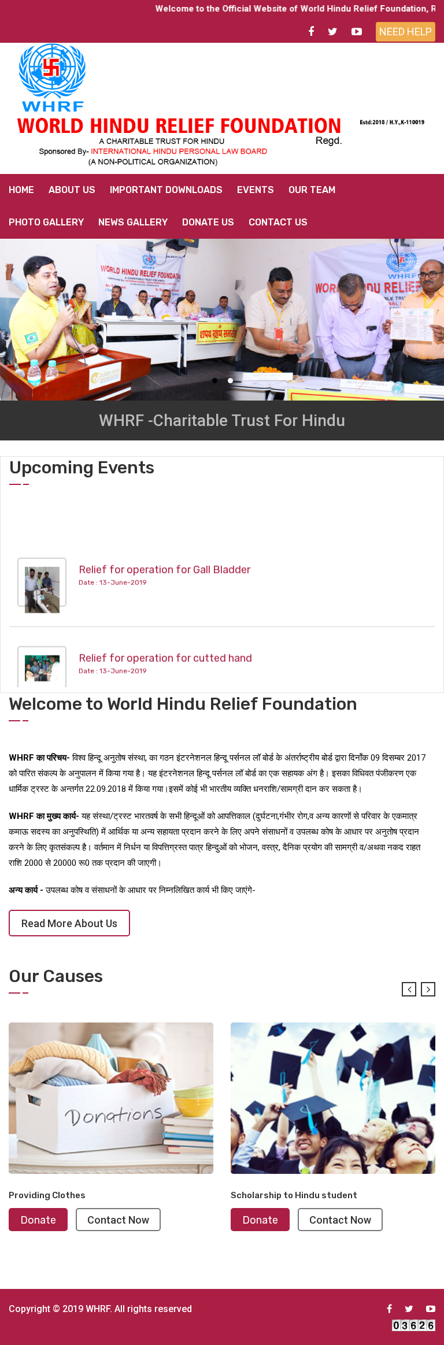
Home (21, 189)
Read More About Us (69, 923)
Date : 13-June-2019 (113, 570)
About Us (72, 189)
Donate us (208, 222)
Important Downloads (166, 189)
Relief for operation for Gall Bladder (164, 556)
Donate (187, 1220)
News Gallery (133, 222)
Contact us (278, 222)
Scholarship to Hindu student (221, 1195)
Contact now (45, 1220)
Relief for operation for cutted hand (165, 645)
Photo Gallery (46, 222)
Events (255, 189)
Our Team (311, 189)
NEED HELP (405, 31)
